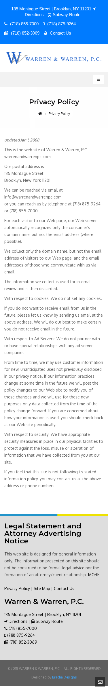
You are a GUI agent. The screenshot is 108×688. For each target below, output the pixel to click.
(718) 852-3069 (24, 33)
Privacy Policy (17, 588)
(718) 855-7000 (24, 23)
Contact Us (60, 33)
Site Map (42, 588)
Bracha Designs (64, 677)
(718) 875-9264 (61, 23)
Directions (17, 621)
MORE (93, 574)
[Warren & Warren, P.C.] (54, 58)
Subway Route (66, 14)
